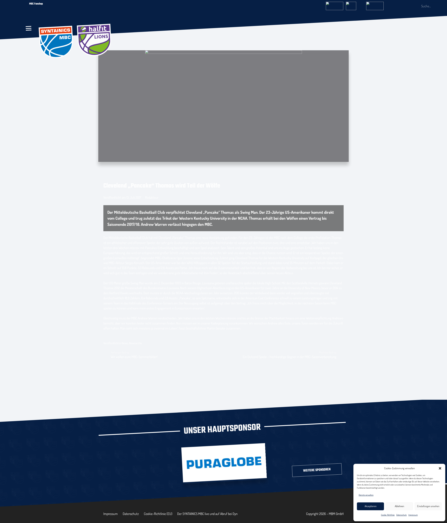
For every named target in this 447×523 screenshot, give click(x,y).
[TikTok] (414, 6)
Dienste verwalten (366, 495)
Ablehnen (399, 506)
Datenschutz (401, 515)
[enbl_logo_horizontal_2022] (354, 5)
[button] (440, 468)
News (125, 343)
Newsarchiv (135, 343)
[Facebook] (397, 6)
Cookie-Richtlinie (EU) (158, 513)
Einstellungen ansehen (428, 506)
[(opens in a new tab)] (224, 462)
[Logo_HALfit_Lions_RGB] (94, 40)
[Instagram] (403, 6)
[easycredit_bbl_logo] (334, 5)
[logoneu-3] (375, 5)
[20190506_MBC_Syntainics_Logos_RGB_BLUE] (56, 42)
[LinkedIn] (409, 6)
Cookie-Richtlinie (388, 515)
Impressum (413, 515)
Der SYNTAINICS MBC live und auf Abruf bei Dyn (207, 513)
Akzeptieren (370, 506)
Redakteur (151, 197)
